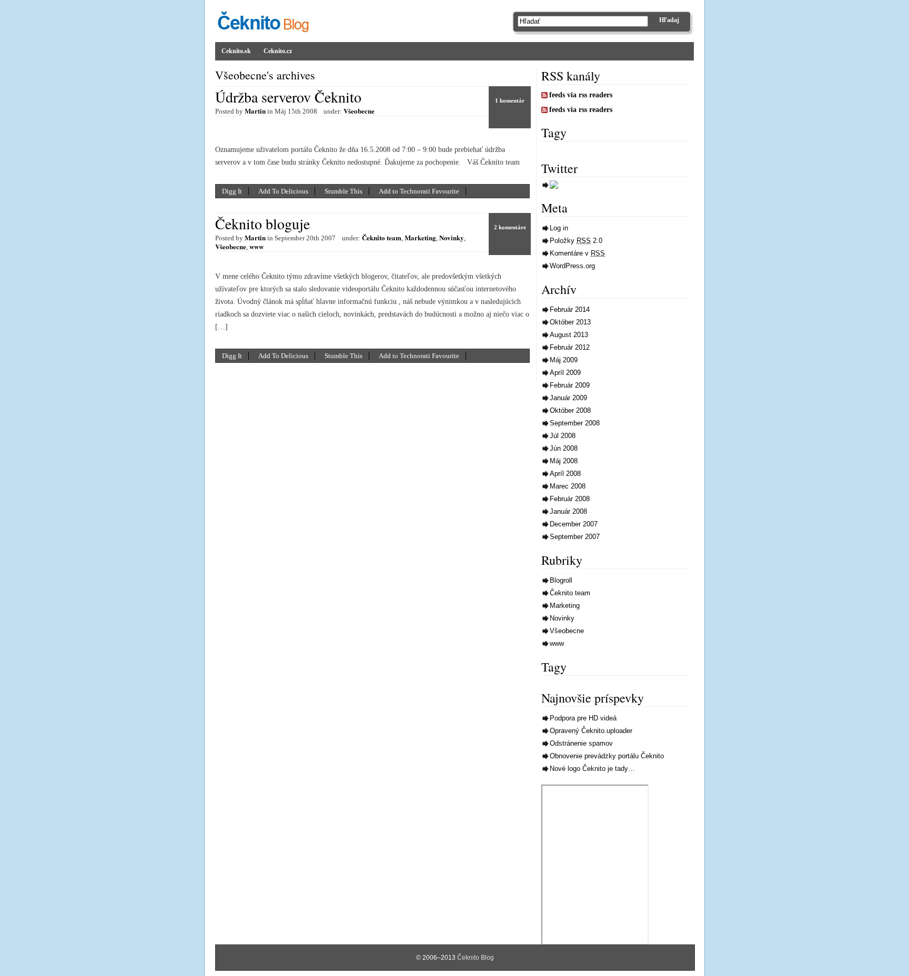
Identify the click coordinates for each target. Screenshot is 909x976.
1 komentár (509, 100)
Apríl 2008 (565, 473)
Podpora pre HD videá (583, 718)
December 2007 (574, 524)
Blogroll (561, 580)
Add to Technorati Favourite (419, 191)
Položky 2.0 (576, 241)
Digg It (232, 191)
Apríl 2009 (565, 373)
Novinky (451, 237)
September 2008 (575, 423)
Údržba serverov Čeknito (288, 97)
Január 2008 (568, 511)
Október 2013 (570, 322)
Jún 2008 (564, 448)
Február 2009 (570, 385)
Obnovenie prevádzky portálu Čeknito (607, 756)
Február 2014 (570, 309)
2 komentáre (510, 227)
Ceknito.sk (236, 51)
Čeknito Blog (475, 957)
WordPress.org (572, 266)
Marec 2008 (567, 486)
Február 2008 (570, 499)
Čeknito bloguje (262, 223)
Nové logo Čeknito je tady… (592, 768)
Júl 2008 (562, 436)
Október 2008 (570, 410)
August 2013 (569, 335)
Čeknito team (381, 237)
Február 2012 (570, 347)
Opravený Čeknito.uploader (591, 731)
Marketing (420, 237)
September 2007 (575, 537)
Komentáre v (577, 253)
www (256, 246)
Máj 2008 (564, 461)
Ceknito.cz (278, 51)
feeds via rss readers (580, 95)
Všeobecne (359, 111)
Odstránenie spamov (581, 743)
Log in (559, 228)
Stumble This (343, 191)
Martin (255, 111)
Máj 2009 (564, 360)
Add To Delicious (283, 191)
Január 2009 (568, 398)
